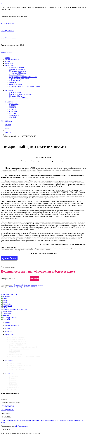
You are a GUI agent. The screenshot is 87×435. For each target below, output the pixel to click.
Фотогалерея (14, 115)
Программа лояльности (17, 71)
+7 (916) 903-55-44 (7, 31)
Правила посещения (16, 67)
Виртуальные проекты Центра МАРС (23, 77)
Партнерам (9, 90)
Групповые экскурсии (17, 69)
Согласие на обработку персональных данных (22, 287)
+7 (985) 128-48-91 (7, 410)
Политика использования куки (44, 420)
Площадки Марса (15, 96)
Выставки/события (12, 60)
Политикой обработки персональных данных (28, 285)
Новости (12, 109)
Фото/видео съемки (16, 84)
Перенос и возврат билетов (19, 79)
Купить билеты (6, 52)
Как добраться (14, 80)
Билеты (8, 61)
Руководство (13, 104)
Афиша (7, 58)
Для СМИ (12, 117)
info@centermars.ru (21, 426)
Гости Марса (13, 113)
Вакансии (12, 106)
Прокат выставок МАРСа (18, 98)
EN (6, 4)
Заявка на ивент (15, 92)
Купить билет (9, 258)
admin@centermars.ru (8, 38)
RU (2, 4)
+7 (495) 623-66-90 (7, 23)
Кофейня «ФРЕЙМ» (16, 75)
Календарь (9, 63)
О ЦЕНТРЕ (9, 102)
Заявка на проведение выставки (20, 94)
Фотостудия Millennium (17, 73)
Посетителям (10, 65)
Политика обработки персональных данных (25, 86)
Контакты (12, 82)
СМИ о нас (13, 111)
